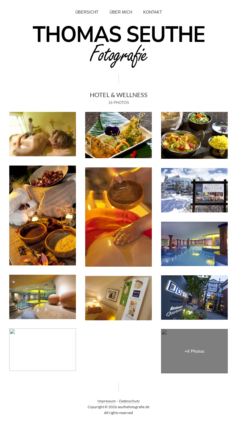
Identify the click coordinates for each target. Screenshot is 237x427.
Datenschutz (129, 401)
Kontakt (152, 12)
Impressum (107, 401)
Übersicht (86, 12)
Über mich (121, 12)
